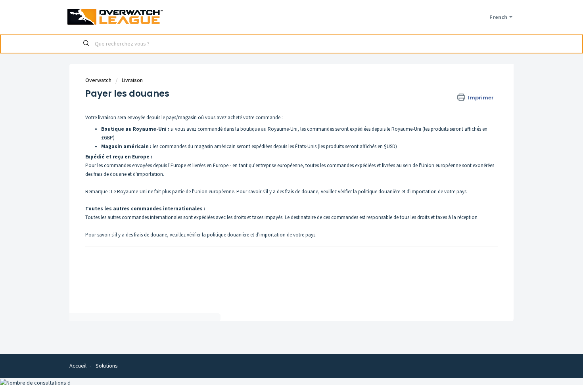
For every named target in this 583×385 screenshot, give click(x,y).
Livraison (132, 80)
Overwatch (98, 80)
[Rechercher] (86, 44)
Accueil (77, 365)
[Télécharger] (276, 87)
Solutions (107, 365)
